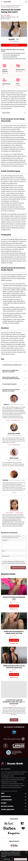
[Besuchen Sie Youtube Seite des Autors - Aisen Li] (22, 420)
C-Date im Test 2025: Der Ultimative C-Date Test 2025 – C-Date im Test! (14, 702)
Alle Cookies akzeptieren (20, 859)
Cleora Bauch (7, 15)
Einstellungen (7, 859)
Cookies (12, 852)
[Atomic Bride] (6, 2)
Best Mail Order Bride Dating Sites (13, 5)
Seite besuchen (14, 45)
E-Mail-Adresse (6, 556)
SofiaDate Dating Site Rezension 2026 (14, 598)
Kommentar (5, 540)
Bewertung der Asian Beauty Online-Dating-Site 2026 (14, 632)
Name (3, 551)
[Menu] (26, 1)
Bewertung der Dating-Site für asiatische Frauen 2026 (14, 666)
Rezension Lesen (14, 608)
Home (3, 5)
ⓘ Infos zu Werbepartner (14, 41)
